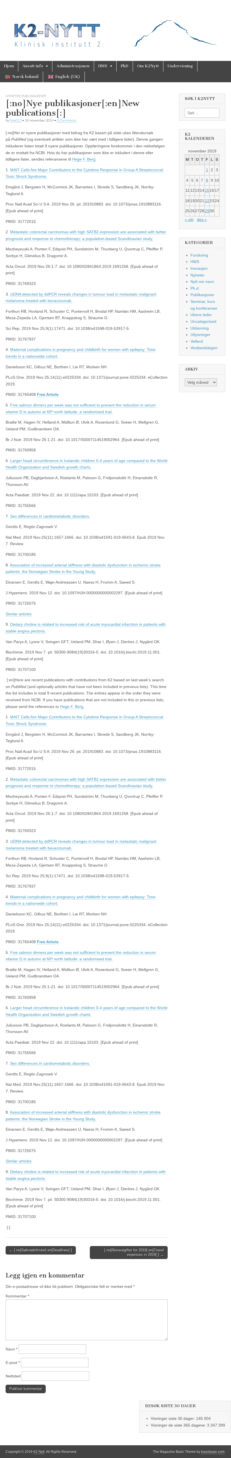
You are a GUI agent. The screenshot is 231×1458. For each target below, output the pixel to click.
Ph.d (194, 288)
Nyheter (13, 96)
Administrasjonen (73, 66)
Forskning (199, 255)
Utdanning (199, 328)
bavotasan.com (213, 1452)
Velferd (196, 341)
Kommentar (17, 1296)
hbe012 (15, 120)
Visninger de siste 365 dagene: (179, 1425)
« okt (189, 219)
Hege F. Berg (83, 159)
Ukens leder (201, 314)
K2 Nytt (39, 1452)
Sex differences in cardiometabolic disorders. (50, 516)
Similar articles (19, 614)
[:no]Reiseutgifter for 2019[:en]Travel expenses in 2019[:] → (134, 1252)
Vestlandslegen (203, 348)
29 (207, 211)
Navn (11, 1349)
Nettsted (13, 1376)
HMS (102, 66)
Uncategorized (203, 321)
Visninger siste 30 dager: (173, 1418)
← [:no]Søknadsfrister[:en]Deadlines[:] (40, 1250)
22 (207, 200)
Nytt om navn (202, 281)
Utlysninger (200, 334)
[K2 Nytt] (115, 26)
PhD (124, 66)
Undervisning (180, 66)
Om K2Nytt (148, 66)
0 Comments (66, 120)
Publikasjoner (34, 96)
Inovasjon (199, 268)
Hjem (9, 66)
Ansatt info (33, 66)
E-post (13, 1362)
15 (207, 190)
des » (202, 219)
